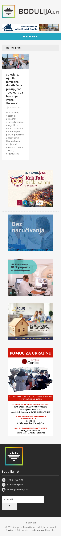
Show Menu (32, 36)
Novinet (10, 530)
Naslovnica (31, 522)
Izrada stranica (37, 530)
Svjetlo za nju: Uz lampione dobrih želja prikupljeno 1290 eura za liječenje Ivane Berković (14, 89)
